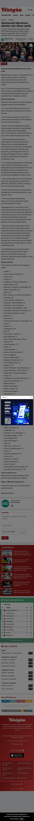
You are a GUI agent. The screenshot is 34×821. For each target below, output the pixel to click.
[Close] (31, 397)
